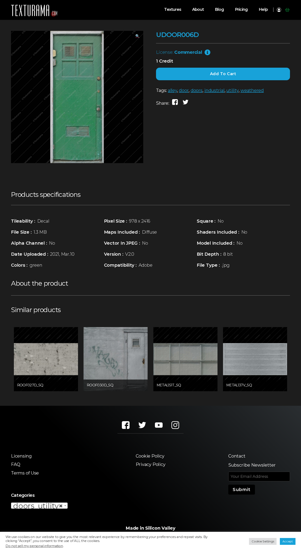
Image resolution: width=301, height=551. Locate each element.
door (184, 90)
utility (232, 90)
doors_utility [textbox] (38, 506)
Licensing (21, 456)
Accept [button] (287, 541)
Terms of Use (25, 473)
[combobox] (39, 506)
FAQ (15, 464)
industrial (214, 90)
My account (278, 9)
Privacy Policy (150, 464)
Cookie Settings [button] (263, 541)
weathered (252, 90)
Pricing (241, 9)
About (198, 9)
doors (197, 90)
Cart (287, 9)
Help (263, 9)
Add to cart (223, 73)
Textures (172, 9)
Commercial (188, 52)
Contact (236, 456)
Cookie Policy (150, 456)
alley (172, 90)
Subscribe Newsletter (252, 465)
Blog (219, 9)
